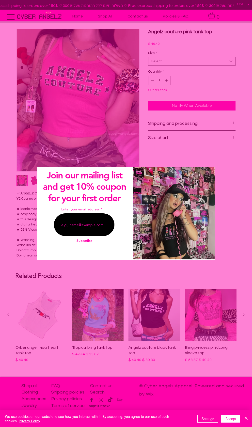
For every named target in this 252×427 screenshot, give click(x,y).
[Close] (246, 418)
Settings (208, 418)
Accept (230, 418)
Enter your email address (80, 209)
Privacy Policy (29, 420)
